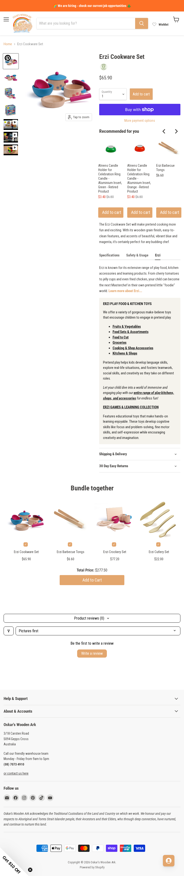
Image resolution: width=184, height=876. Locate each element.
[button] (14, 861)
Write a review (92, 653)
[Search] (141, 23)
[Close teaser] (30, 869)
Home (8, 44)
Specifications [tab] (109, 255)
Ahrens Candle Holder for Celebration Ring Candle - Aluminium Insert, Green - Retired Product (110, 178)
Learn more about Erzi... (125, 291)
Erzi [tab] (158, 255)
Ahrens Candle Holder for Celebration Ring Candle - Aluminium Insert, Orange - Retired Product (139, 178)
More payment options (139, 120)
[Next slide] (176, 131)
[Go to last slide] (164, 131)
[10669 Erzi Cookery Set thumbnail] (10, 77)
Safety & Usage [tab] (137, 255)
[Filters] (9, 631)
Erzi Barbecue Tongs (165, 168)
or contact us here (16, 773)
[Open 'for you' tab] (168, 860)
